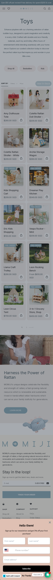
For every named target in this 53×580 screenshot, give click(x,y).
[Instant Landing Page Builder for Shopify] (11, 576)
